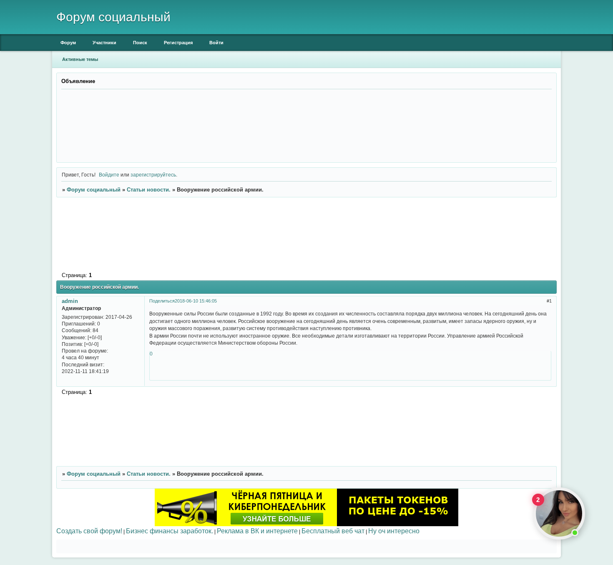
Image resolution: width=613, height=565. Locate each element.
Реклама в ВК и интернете (257, 531)
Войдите (109, 174)
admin (70, 301)
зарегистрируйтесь (153, 174)
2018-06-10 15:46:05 (196, 300)
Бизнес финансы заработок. (169, 531)
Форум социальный (94, 190)
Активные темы (80, 59)
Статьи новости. (149, 190)
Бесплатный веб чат (332, 531)
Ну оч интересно (394, 531)
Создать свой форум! (89, 531)
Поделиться (162, 300)
